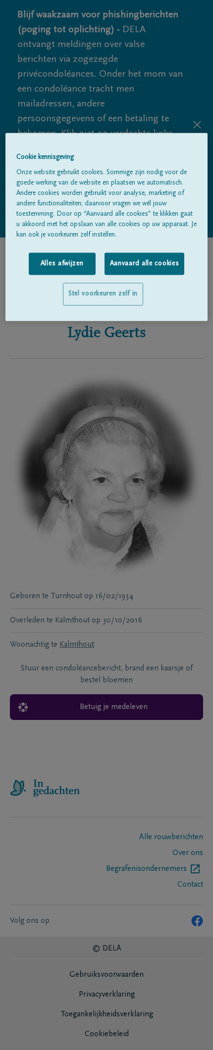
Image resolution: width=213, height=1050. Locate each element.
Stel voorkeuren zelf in (103, 293)
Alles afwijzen (62, 263)
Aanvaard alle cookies (144, 263)
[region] (106, 227)
